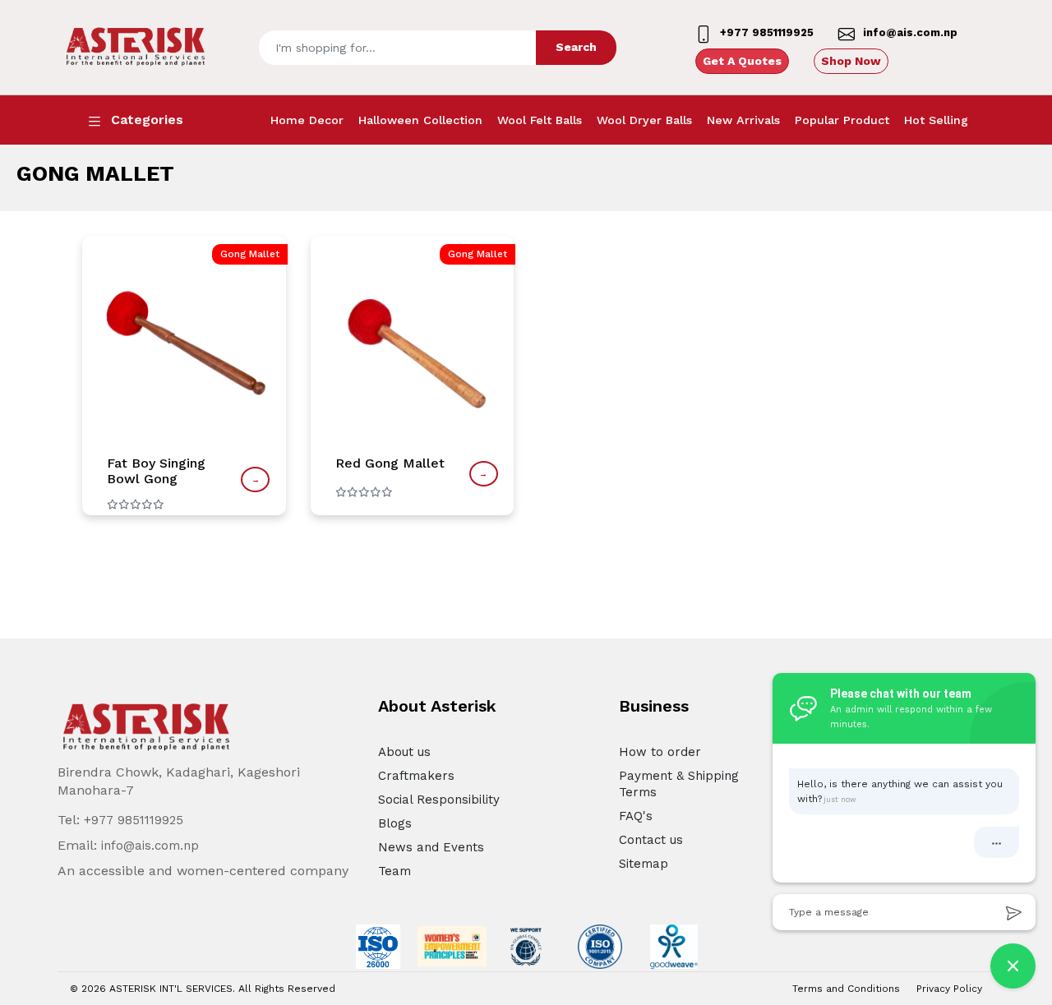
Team (394, 871)
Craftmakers (416, 775)
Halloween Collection (420, 120)
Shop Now (851, 60)
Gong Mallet (249, 254)
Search (576, 46)
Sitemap (643, 863)
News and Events (431, 847)
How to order (660, 752)
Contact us (651, 839)
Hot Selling (936, 120)
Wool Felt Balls (539, 120)
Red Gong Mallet (390, 463)
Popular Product (842, 120)
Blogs (395, 823)
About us (404, 752)
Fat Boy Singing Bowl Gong (156, 470)
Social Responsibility (439, 799)
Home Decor (307, 120)
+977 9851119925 (133, 820)
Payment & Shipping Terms (679, 784)
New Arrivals (743, 120)
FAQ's (636, 816)
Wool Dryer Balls (644, 120)
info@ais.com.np (150, 845)
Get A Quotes (742, 60)
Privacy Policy (949, 988)
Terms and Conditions (846, 988)
